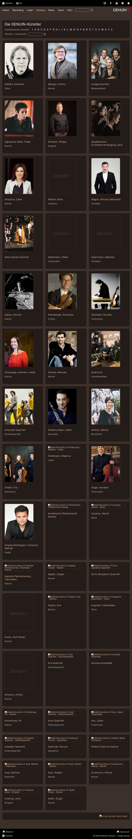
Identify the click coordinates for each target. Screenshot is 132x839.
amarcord (96, 372)
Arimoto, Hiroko (14, 694)
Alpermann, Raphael (102, 257)
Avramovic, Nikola (101, 772)
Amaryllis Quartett (15, 430)
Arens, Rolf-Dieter (15, 637)
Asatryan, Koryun (58, 746)
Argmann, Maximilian (103, 605)
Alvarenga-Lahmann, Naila (20, 372)
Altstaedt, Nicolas (101, 314)
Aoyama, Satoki (100, 513)
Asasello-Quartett (15, 746)
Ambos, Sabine (99, 430)
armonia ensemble (101, 663)
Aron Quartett (56, 720)
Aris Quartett (55, 663)
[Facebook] (110, 3)
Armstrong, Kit (13, 720)
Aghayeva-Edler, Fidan (18, 141)
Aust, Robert (55, 772)
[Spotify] (122, 3)
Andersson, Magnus (59, 456)
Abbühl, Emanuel (14, 84)
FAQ (69, 10)
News (51, 10)
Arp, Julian (97, 720)
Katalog (40, 10)
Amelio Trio (11, 487)
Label (30, 10)
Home (6, 10)
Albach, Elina (55, 199)
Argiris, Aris (54, 605)
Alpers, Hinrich (13, 314)
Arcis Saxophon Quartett (105, 574)
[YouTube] (116, 3)
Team (61, 10)
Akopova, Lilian (13, 199)
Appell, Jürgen (56, 574)
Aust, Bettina (12, 772)
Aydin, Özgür (55, 798)
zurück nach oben (118, 816)
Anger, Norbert (100, 487)
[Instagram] (104, 3)
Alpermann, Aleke (58, 257)
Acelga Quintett (100, 84)
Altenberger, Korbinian (61, 314)
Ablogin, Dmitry (57, 84)
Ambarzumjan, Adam (60, 430)
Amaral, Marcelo (57, 372)
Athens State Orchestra (104, 746)
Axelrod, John (13, 798)
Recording (18, 10)
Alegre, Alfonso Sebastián (106, 199)
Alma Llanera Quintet (17, 257)
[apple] (128, 3)
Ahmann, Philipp (57, 141)
